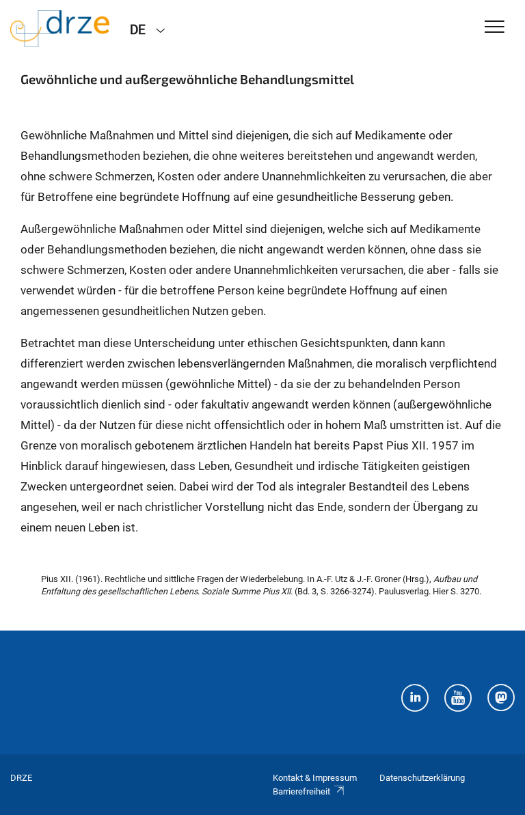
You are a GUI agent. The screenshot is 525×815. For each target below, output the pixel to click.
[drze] (59, 28)
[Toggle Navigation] (494, 28)
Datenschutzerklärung (422, 778)
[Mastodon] (501, 699)
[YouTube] (458, 699)
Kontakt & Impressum (315, 778)
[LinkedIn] (415, 699)
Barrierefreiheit (301, 791)
